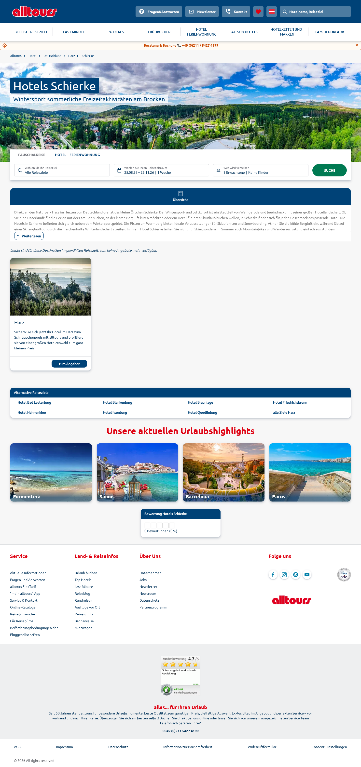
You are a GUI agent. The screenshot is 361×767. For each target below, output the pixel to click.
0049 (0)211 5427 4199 (181, 730)
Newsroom (147, 593)
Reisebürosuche (22, 614)
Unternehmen (150, 572)
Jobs (143, 579)
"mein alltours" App (25, 593)
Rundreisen (83, 600)
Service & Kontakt (24, 600)
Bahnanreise (84, 621)
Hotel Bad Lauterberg (34, 402)
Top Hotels (83, 579)
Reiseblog (82, 593)
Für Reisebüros (21, 621)
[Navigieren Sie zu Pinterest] (295, 574)
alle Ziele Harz (284, 412)
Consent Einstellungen (329, 746)
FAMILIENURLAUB (329, 31)
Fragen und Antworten (27, 579)
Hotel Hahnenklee (32, 412)
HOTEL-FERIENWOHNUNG (202, 32)
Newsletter (148, 586)
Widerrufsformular (262, 746)
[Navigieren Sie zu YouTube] (307, 574)
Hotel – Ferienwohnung (77, 154)
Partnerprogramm (153, 607)
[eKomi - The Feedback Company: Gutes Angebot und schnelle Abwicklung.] (180, 676)
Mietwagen (83, 627)
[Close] (357, 45)
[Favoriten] (258, 11)
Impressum (64, 746)
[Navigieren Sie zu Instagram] (284, 574)
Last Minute (84, 586)
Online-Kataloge (23, 607)
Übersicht (180, 199)
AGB (17, 746)
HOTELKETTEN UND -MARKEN (287, 32)
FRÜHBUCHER (159, 31)
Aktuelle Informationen (28, 572)
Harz (19, 322)
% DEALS (116, 31)
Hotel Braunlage (200, 402)
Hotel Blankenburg (117, 402)
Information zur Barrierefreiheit (187, 746)
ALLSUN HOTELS (244, 31)
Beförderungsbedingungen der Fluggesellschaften (34, 631)
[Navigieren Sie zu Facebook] (273, 574)
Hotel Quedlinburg (202, 412)
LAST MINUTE (74, 31)
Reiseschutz (84, 614)
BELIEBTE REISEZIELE (31, 31)
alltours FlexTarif (23, 586)
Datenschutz (149, 600)
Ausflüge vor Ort (87, 607)
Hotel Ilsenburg (115, 412)
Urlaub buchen (86, 572)
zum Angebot (69, 363)
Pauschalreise (31, 154)
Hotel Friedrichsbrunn (290, 402)
